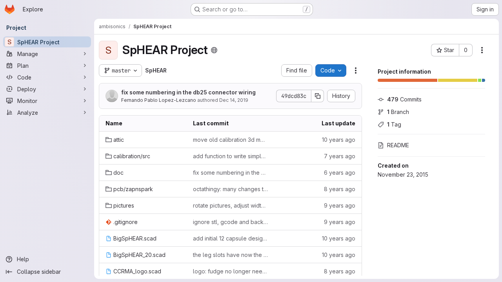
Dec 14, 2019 (233, 100)
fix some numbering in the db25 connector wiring (188, 92)
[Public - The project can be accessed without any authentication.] (214, 50)
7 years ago (339, 156)
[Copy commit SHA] (317, 96)
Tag (394, 124)
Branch (398, 111)
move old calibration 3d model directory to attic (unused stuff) (230, 139)
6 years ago (339, 172)
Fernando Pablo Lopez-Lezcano (158, 100)
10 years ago (338, 139)
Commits (404, 99)
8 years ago (339, 189)
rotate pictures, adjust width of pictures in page (230, 205)
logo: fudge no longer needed (230, 271)
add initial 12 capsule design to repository (230, 238)
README (398, 145)
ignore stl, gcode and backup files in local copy (230, 222)
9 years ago (339, 205)
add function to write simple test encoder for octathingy (230, 156)
